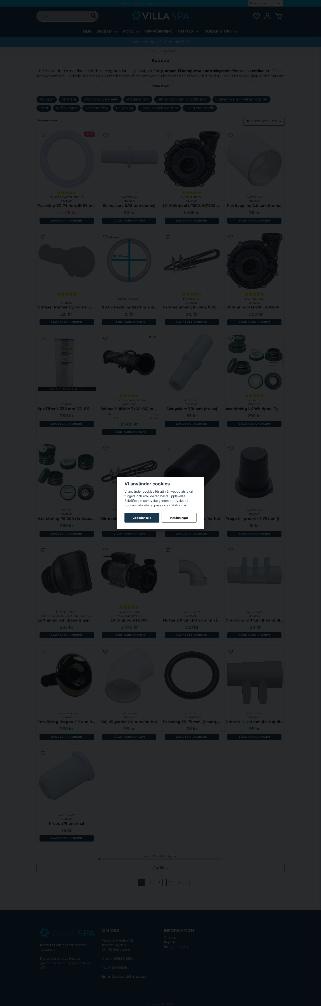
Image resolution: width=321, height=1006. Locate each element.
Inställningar (179, 517)
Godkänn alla (142, 517)
